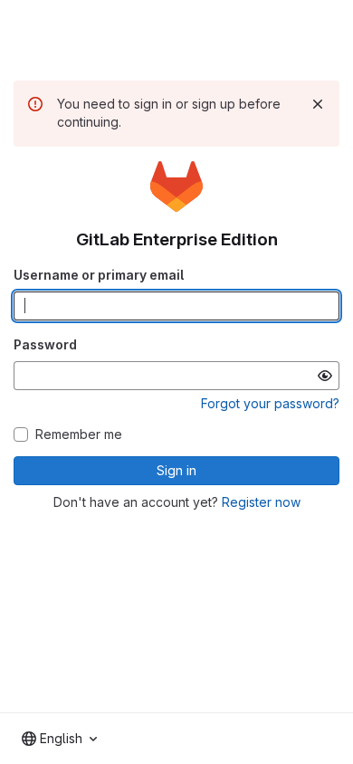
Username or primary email (99, 274)
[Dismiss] (318, 104)
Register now (261, 502)
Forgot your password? (270, 403)
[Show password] (324, 375)
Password (45, 344)
